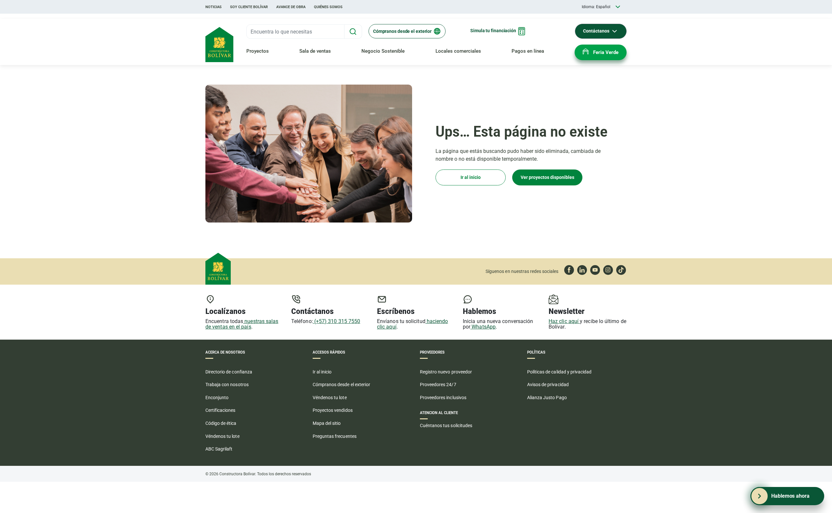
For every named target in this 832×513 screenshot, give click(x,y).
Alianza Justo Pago (547, 397)
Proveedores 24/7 (438, 384)
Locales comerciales (458, 51)
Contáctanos (596, 31)
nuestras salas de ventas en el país (241, 324)
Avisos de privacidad (548, 384)
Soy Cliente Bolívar (249, 7)
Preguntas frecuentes (335, 436)
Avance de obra (291, 7)
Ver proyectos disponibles (547, 177)
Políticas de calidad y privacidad (559, 371)
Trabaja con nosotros (227, 384)
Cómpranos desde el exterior (402, 31)
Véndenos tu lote (222, 436)
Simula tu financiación (493, 30)
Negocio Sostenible (383, 51)
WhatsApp (483, 327)
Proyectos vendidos (333, 410)
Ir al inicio (471, 177)
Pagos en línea (528, 51)
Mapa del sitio (327, 423)
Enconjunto (216, 397)
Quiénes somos (328, 7)
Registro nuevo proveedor (446, 371)
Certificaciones (220, 410)
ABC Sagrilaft (218, 449)
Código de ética (221, 423)
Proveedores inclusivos (443, 397)
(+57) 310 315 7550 (336, 321)
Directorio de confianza (228, 371)
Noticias (213, 7)
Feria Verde (605, 52)
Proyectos (257, 51)
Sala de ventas (315, 51)
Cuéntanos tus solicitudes (446, 425)
